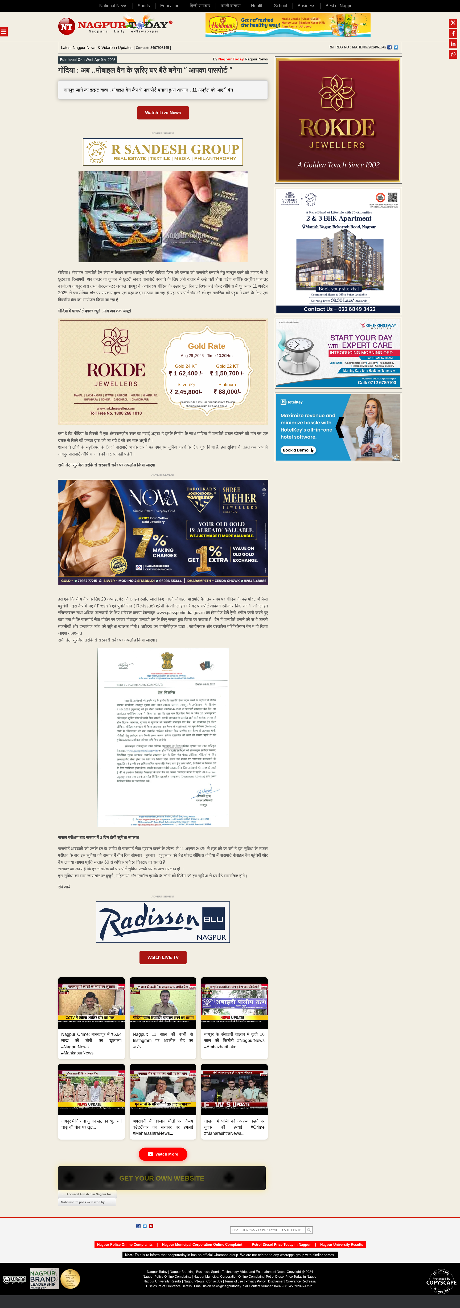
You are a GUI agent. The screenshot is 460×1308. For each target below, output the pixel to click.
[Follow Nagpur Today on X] (145, 1226)
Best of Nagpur (340, 5)
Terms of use (234, 1281)
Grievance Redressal (301, 1281)
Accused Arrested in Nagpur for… (87, 1194)
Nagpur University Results (341, 1245)
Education (169, 5)
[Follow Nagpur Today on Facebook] (138, 1226)
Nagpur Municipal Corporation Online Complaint (202, 1245)
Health (257, 5)
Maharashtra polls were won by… (87, 1202)
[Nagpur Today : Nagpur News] (116, 26)
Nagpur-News (194, 1281)
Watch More (166, 1154)
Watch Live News (163, 112)
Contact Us (214, 1281)
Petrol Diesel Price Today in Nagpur (281, 1245)
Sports (144, 5)
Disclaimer (276, 1281)
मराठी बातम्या (231, 5)
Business (306, 5)
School (280, 5)
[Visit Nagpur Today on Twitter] (396, 47)
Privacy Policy (255, 1281)
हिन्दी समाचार (200, 5)
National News (113, 5)
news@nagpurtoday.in (228, 1286)
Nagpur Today (231, 59)
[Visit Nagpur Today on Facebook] (389, 47)
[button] (91, 1018)
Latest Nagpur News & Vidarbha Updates (97, 47)
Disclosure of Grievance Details (169, 1286)
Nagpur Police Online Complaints (125, 1245)
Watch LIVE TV (163, 957)
